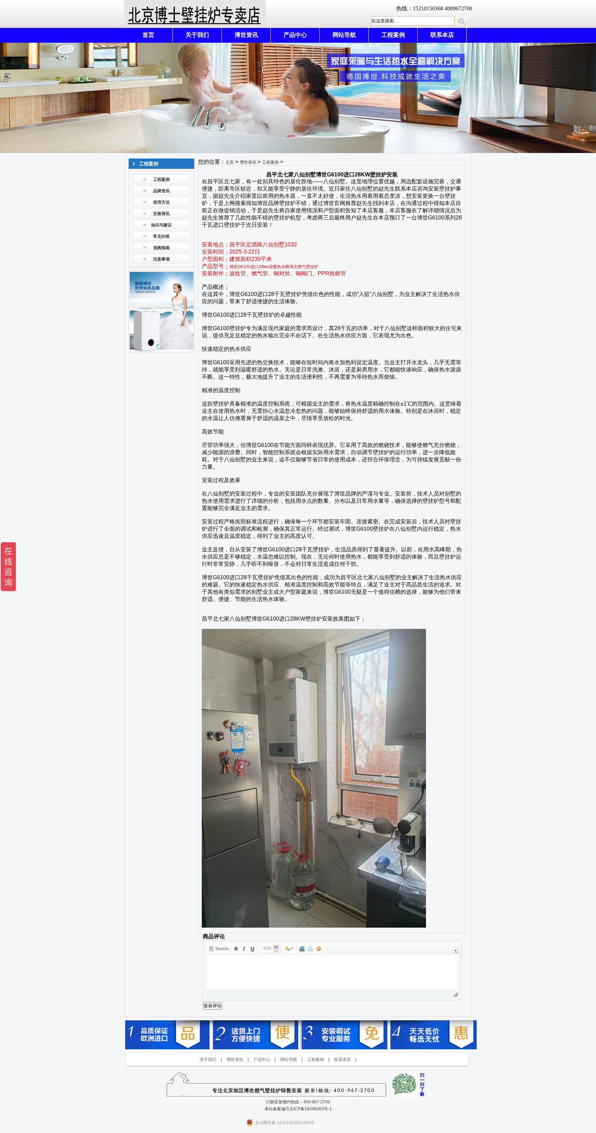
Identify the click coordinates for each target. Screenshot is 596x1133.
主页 (230, 162)
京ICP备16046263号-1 (310, 1108)
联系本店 (442, 35)
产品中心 (295, 35)
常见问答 (161, 236)
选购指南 (161, 247)
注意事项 (161, 259)
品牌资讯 (161, 190)
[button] (218, 948)
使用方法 (161, 202)
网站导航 (344, 35)
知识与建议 (161, 225)
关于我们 (197, 35)
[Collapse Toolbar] (455, 950)
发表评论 (212, 1005)
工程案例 (393, 35)
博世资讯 (246, 35)
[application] (332, 970)
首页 (148, 35)
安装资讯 (161, 213)
